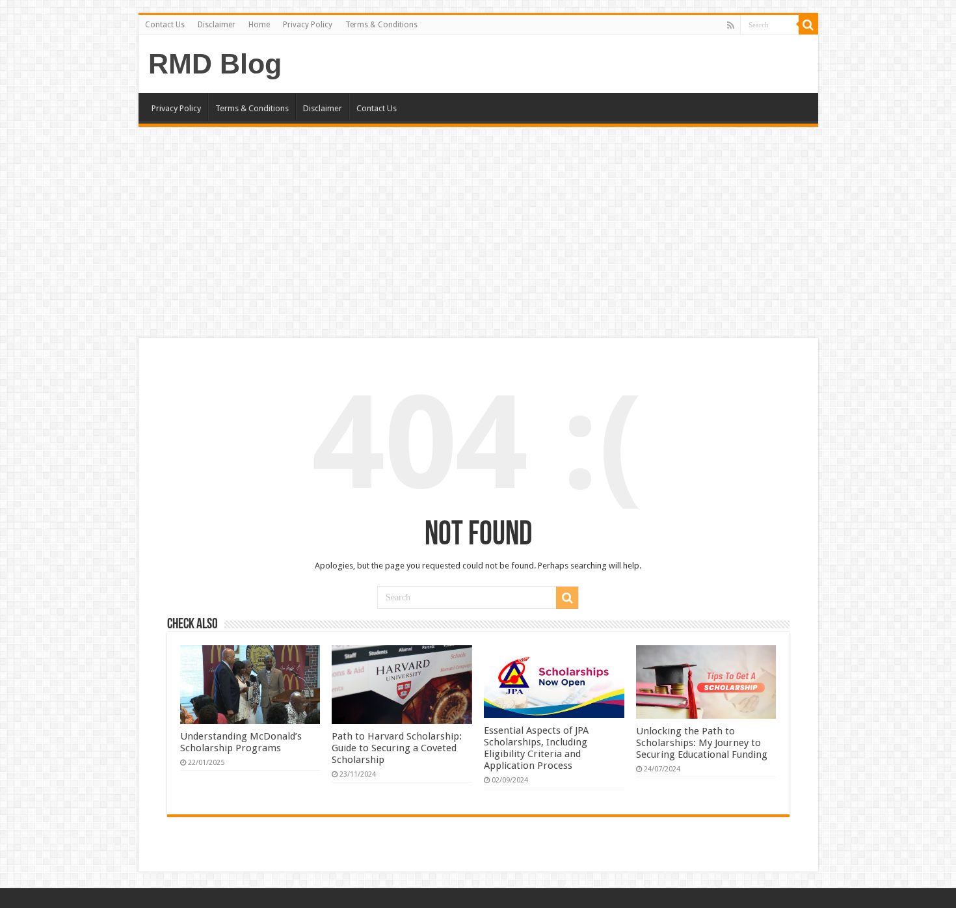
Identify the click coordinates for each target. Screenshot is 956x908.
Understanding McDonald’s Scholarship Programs (241, 742)
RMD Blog (215, 63)
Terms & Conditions (381, 24)
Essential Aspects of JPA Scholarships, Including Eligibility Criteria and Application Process (536, 748)
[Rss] (731, 25)
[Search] (808, 24)
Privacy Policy (307, 24)
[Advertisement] (478, 234)
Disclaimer (216, 24)
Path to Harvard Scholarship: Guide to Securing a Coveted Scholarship (397, 748)
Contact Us (165, 24)
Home (259, 24)
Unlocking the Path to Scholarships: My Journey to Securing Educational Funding (701, 742)
